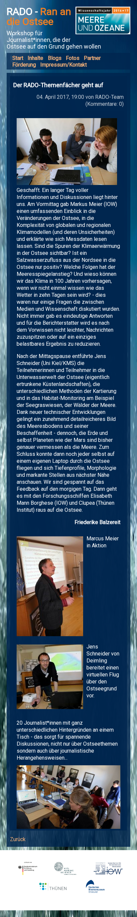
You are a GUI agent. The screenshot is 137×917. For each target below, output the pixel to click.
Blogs (55, 58)
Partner (92, 58)
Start (17, 58)
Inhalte (35, 58)
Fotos (72, 58)
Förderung (24, 65)
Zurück (18, 839)
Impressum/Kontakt (63, 65)
